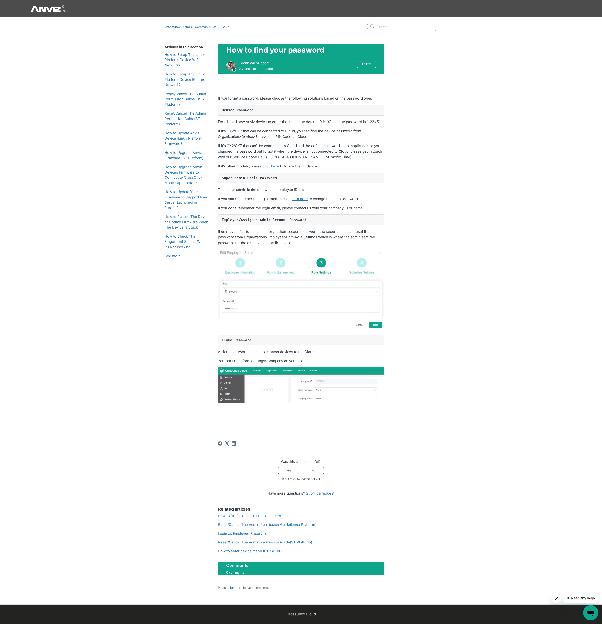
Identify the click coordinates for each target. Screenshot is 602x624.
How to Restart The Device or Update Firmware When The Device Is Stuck (187, 221)
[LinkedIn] (234, 443)
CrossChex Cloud (177, 27)
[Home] (49, 8)
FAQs (225, 27)
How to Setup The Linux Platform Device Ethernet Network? (185, 79)
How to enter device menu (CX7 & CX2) (251, 551)
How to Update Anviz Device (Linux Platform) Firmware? (184, 138)
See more (173, 256)
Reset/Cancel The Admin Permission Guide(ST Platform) (185, 118)
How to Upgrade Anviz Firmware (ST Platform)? (185, 155)
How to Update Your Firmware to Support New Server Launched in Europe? (186, 200)
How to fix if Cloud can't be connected (249, 516)
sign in (233, 587)
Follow (366, 64)
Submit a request (320, 493)
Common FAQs (206, 27)
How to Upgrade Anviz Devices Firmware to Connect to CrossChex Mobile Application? (183, 175)
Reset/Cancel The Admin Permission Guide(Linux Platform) (185, 99)
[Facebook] (220, 443)
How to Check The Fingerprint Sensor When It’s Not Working (186, 241)
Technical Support (254, 63)
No (313, 470)
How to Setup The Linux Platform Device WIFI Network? (185, 59)
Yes (288, 470)
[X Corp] (227, 443)
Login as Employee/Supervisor (243, 533)
